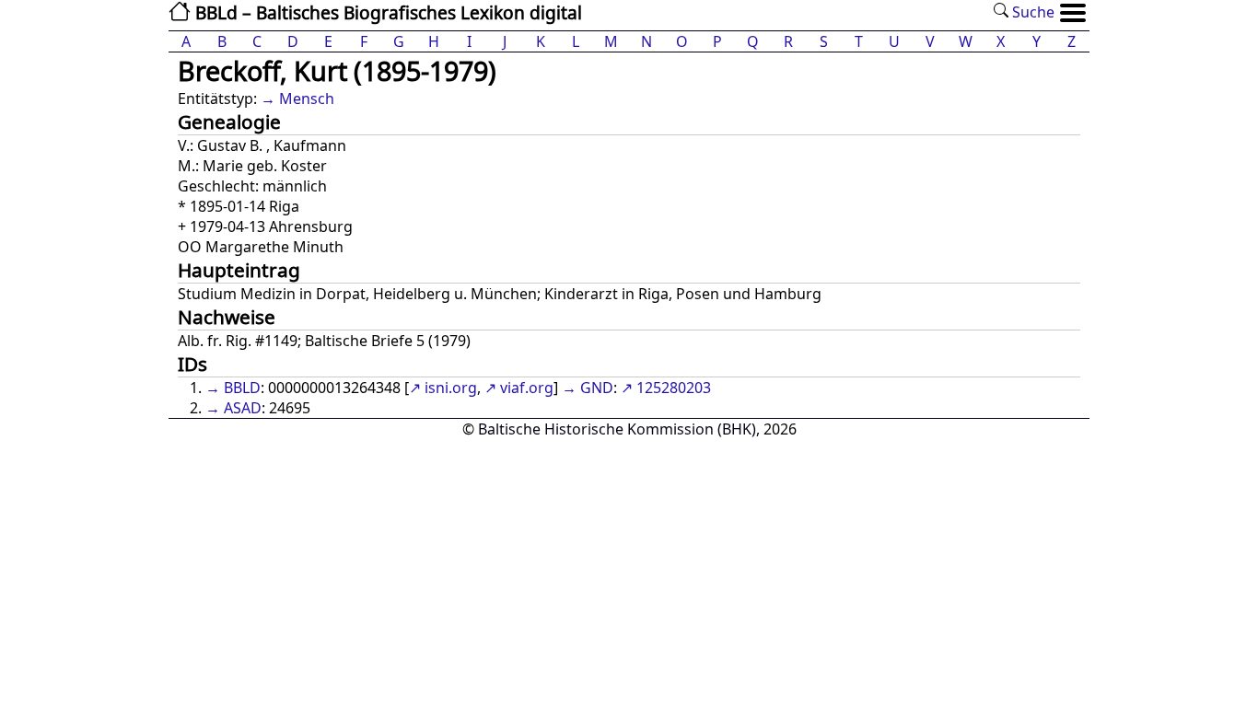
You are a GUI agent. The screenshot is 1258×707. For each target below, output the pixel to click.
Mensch (306, 98)
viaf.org (526, 387)
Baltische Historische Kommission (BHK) (617, 429)
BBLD (242, 387)
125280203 (673, 387)
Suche (1031, 12)
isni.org (451, 387)
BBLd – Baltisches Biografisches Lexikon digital (386, 12)
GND (596, 387)
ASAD (243, 408)
